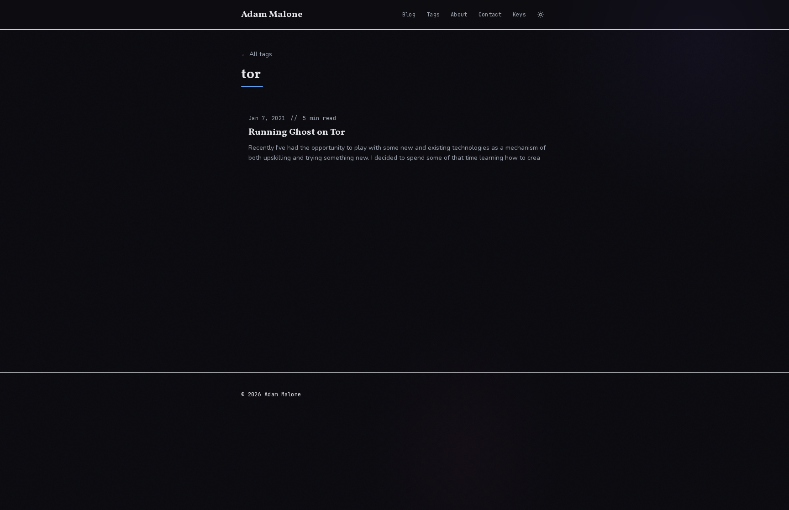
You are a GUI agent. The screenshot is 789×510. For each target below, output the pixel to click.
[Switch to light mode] (540, 14)
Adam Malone (272, 14)
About (459, 14)
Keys (519, 14)
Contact (490, 14)
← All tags (256, 54)
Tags (433, 14)
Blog (409, 14)
